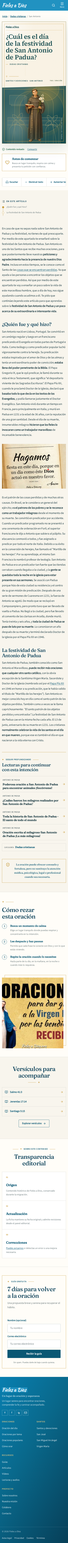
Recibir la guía (34, 1354)
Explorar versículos (32, 1123)
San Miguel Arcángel (47, 1440)
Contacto (6, 1513)
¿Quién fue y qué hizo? (16, 206)
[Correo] (25, 1413)
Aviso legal (7, 1538)
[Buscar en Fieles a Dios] (53, 5)
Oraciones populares (12, 1440)
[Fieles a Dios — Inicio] (14, 5)
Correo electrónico (16, 1336)
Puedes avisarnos (14, 1248)
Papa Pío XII (57, 683)
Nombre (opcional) (16, 1320)
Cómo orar (7, 1446)
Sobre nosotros (9, 1495)
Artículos (6, 1468)
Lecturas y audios (10, 1480)
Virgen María (43, 1446)
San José (41, 1434)
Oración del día (9, 1428)
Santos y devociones (47, 1428)
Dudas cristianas (18, 16)
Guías (5, 1462)
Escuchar (14, 182)
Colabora (6, 1507)
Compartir (32, 149)
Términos (40, 1538)
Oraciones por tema (12, 1434)
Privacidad (19, 1538)
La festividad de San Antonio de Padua (23, 212)
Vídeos (5, 1474)
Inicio (4, 16)
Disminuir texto (36, 182)
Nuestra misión (9, 1501)
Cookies (30, 1538)
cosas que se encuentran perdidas (37, 270)
